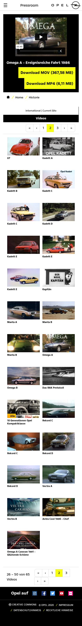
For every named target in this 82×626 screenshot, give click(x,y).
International (33, 110)
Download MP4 (49, 83)
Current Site (49, 110)
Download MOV (47, 72)
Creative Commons (24, 604)
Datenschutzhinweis (27, 610)
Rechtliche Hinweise (59, 610)
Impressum (66, 605)
